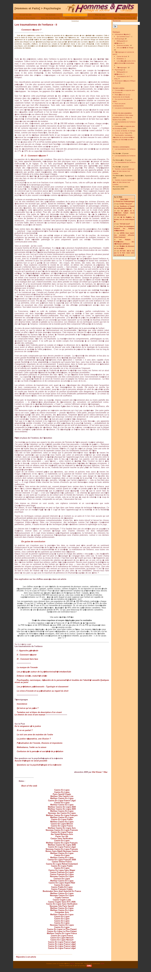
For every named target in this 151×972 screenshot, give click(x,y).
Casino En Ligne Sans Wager (62, 870)
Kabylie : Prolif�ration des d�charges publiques (124, 242)
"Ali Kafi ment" (124, 224)
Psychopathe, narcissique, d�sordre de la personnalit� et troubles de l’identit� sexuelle (123, 137)
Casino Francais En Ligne (62, 872)
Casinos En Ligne (62, 879)
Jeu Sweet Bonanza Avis (62, 834)
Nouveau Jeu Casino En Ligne (62, 813)
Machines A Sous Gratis (25, 18)
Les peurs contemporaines (124, 108)
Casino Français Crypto (62, 889)
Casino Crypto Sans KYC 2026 (62, 902)
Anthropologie (119, 39)
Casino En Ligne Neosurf (61, 938)
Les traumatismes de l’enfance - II (36, 24)
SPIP (102, 963)
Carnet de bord (122, 56)
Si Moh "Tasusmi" (125, 204)
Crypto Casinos (62, 897)
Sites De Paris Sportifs (50, 18)
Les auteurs (50, 15)
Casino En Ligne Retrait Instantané (62, 864)
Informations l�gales (122, 34)
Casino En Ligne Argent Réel (62, 883)
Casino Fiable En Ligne (62, 887)
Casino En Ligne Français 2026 (62, 859)
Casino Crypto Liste (62, 900)
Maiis (72, 963)
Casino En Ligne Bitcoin (62, 824)
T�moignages (122, 67)
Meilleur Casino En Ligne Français (62, 815)
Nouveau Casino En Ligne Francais (62, 830)
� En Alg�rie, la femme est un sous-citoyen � (124, 219)
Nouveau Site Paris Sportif (62, 906)
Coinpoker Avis (62, 912)
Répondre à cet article (26, 957)
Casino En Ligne (100, 18)
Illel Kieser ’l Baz (99, 772)
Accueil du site (26, 15)
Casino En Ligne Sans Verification (61, 904)
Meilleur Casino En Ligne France (62, 933)
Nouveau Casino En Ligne (62, 876)
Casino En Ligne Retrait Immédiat (75, 18)
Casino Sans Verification (62, 838)
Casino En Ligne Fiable (62, 819)
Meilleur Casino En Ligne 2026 (62, 845)
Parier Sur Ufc (61, 836)
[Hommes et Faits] (27, 8)
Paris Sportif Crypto (62, 794)
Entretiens (120, 58)
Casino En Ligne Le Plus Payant (62, 929)
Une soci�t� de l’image (125, 47)
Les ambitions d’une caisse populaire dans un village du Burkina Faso (123, 117)
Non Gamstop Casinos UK (124, 18)
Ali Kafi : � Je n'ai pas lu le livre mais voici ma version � (124, 253)
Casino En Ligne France (62, 826)
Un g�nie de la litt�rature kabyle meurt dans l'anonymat (124, 213)
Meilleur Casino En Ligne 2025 (62, 807)
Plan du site (100, 15)
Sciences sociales (123, 45)
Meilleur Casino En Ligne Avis (62, 828)
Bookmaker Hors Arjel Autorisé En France (62, 891)
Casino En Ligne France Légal (62, 800)
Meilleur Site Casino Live (61, 796)
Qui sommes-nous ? (123, 36)
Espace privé (125, 15)
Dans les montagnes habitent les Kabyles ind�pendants (124, 228)
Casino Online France (62, 862)
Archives (75, 15)
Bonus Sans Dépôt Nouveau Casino (62, 851)
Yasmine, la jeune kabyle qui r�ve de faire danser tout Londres (123, 171)
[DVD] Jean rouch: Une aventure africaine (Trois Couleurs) (124, 235)
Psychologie (52, 8)
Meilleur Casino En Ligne (61, 798)
